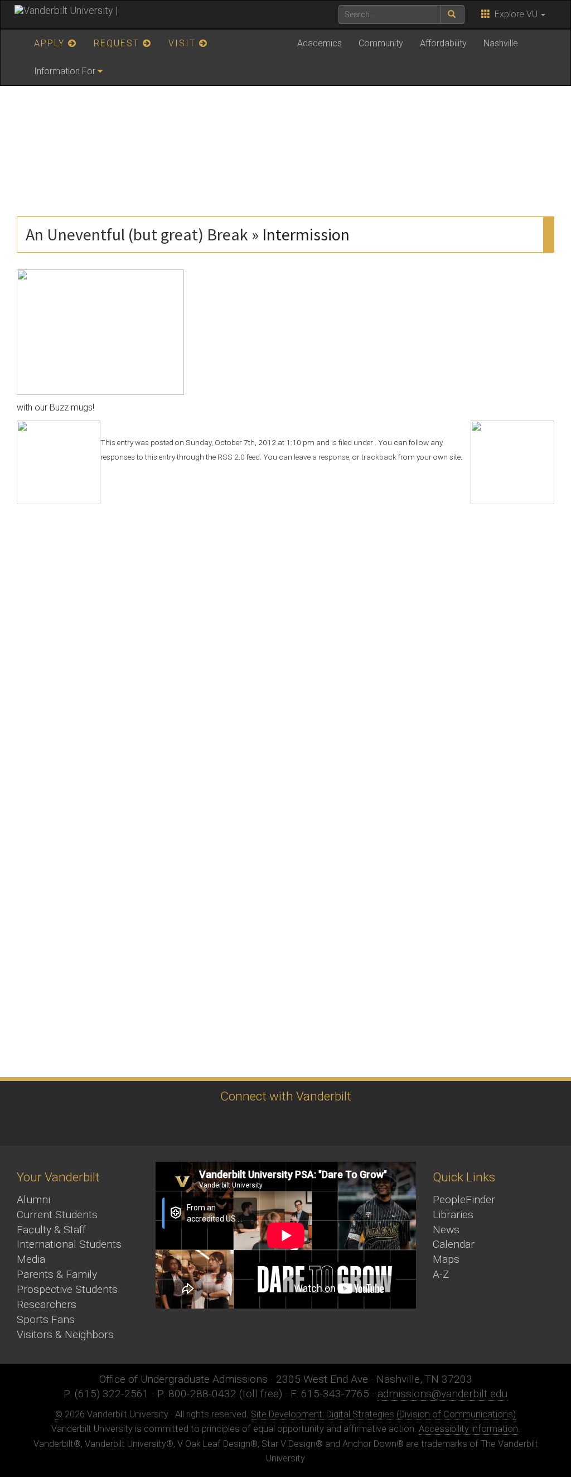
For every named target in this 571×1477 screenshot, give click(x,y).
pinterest (344, 1124)
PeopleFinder (464, 1199)
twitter (191, 1124)
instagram (252, 1124)
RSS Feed (375, 1124)
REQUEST (118, 43)
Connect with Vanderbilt (285, 1096)
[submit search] (452, 14)
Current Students (57, 1214)
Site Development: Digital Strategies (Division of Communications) (383, 1414)
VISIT (183, 43)
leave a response (321, 456)
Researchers (46, 1304)
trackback (378, 456)
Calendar (454, 1244)
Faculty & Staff (51, 1229)
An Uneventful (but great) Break (137, 234)
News (446, 1229)
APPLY (51, 43)
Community (381, 43)
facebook (221, 1124)
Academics (319, 43)
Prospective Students (67, 1289)
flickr (313, 1124)
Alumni (33, 1199)
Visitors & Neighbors (65, 1334)
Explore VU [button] (515, 14)
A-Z (441, 1274)
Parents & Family (57, 1274)
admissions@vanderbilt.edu (442, 1393)
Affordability (443, 43)
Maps (446, 1259)
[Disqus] (285, 643)
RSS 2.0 (231, 456)
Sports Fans (46, 1319)
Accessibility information (468, 1428)
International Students (69, 1244)
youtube (283, 1124)
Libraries (453, 1214)
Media (31, 1259)
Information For (64, 71)
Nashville (500, 43)
